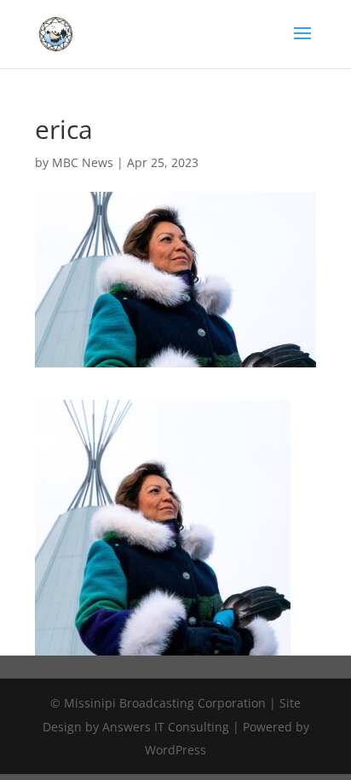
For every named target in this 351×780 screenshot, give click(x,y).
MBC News (82, 162)
